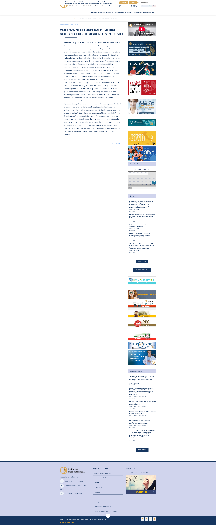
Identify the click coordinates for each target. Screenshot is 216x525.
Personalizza (144, 2)
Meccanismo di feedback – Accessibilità (105, 511)
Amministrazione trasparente (102, 473)
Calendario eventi (141, 270)
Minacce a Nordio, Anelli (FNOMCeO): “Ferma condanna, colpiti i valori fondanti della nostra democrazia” (142, 403)
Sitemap (96, 502)
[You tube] (154, 519)
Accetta (124, 2)
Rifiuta (133, 2)
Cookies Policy (98, 497)
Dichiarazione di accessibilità (102, 506)
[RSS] (142, 519)
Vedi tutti (141, 261)
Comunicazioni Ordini (100, 478)
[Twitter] (150, 519)
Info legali (97, 492)
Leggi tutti (141, 450)
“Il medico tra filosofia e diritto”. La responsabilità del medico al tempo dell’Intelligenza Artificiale (139, 235)
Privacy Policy (98, 487)
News (76, 25)
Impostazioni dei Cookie (67, 522)
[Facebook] (146, 519)
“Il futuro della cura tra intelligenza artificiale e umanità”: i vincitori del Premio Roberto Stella (142, 216)
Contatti (113, 6)
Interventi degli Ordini (72, 19)
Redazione (125, 6)
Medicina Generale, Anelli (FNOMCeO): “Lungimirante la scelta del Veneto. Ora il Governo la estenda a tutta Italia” (141, 422)
